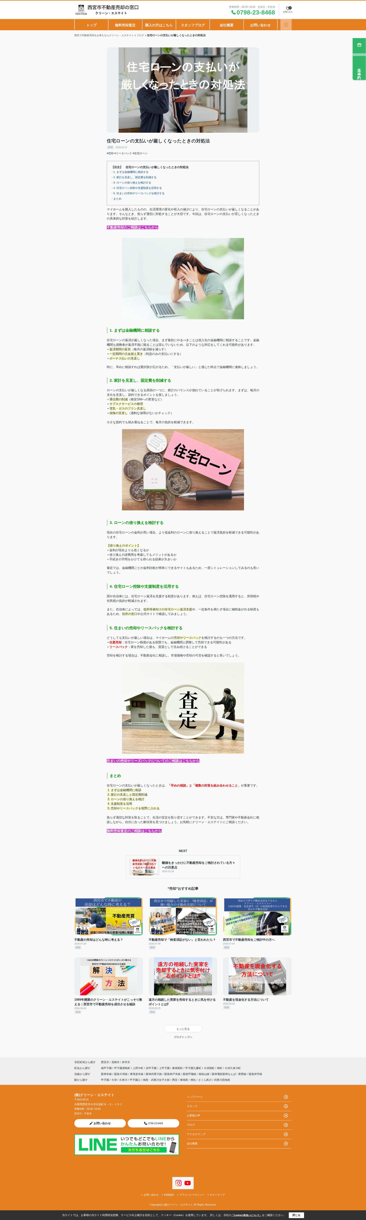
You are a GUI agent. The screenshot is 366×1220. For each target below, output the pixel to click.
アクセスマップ (196, 1134)
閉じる (296, 1215)
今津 (114, 1079)
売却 (110, 147)
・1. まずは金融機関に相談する (129, 171)
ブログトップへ (183, 1037)
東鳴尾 (184, 1079)
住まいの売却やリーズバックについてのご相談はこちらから (153, 761)
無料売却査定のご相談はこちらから (134, 831)
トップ (91, 25)
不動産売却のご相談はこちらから (132, 227)
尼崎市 (116, 1062)
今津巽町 (209, 1068)
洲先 (193, 1079)
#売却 (110, 153)
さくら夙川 (205, 1079)
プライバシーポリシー (192, 1194)
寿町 (220, 1068)
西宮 (174, 1079)
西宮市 (105, 1062)
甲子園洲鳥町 (122, 1068)
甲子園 (105, 1079)
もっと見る (183, 1028)
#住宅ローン (140, 153)
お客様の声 (193, 1115)
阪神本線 (106, 1073)
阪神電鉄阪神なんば (224, 1073)
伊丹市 (126, 1062)
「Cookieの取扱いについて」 (246, 1215)
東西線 (242, 1073)
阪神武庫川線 (154, 1073)
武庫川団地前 (222, 1079)
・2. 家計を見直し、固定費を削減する (134, 177)
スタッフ (192, 1106)
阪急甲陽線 (190, 1073)
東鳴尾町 (178, 1068)
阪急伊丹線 (255, 1073)
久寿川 (123, 1079)
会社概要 (227, 25)
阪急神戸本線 (172, 1073)
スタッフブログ (193, 25)
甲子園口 (135, 1079)
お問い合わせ (260, 25)
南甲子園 (106, 1068)
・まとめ (116, 198)
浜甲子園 (151, 1068)
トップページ (195, 1096)
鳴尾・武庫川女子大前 (156, 1079)
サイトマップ (217, 1194)
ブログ (191, 1124)
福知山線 (204, 1073)
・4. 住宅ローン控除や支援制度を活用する (136, 187)
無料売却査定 (125, 25)
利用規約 (169, 1194)
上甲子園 (164, 1068)
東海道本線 (137, 1073)
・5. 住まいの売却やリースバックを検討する (138, 193)
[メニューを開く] (286, 24)
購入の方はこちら (159, 25)
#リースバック (123, 153)
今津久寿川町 (233, 1068)
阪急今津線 (121, 1073)
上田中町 (138, 1068)
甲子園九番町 (193, 1068)
